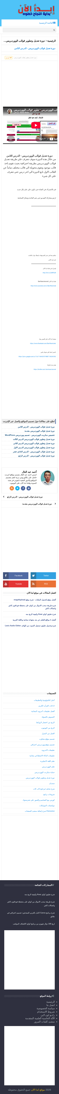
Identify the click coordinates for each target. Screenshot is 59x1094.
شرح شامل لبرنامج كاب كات (44, 789)
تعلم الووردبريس (48, 767)
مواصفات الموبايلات (47, 806)
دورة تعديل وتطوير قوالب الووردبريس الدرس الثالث (34, 439)
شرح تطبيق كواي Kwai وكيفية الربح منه (41, 614)
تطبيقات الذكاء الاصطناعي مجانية (42, 756)
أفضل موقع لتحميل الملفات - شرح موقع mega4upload (35, 600)
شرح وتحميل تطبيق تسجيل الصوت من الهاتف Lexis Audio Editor (30, 626)
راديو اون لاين (48, 1015)
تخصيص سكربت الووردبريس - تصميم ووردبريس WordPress (30, 435)
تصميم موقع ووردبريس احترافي (43, 745)
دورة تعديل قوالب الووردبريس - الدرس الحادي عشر (34, 452)
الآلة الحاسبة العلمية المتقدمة (40, 1018)
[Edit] (55, 156)
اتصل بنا (51, 1005)
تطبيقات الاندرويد (48, 750)
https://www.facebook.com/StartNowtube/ (43, 343)
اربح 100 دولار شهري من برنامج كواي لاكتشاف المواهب (34, 924)
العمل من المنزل (48, 733)
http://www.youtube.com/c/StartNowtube (43, 286)
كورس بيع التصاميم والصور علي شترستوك (39, 800)
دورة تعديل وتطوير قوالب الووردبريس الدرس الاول (34, 447)
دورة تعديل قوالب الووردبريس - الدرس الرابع (36, 456)
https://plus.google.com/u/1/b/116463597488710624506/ (37, 356)
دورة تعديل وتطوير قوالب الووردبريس (25, 40)
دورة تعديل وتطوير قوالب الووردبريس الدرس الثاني (34, 443)
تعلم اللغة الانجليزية (47, 761)
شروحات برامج (49, 794)
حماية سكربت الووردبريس (45, 772)
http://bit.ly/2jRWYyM (49, 273)
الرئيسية (51, 40)
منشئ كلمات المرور (44, 1021)
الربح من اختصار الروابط (45, 722)
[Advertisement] (29, 84)
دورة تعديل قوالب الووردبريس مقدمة (40, 431)
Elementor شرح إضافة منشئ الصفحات (40, 811)
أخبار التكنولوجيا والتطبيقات (44, 700)
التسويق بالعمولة (48, 717)
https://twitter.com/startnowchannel (45, 369)
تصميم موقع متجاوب (47, 739)
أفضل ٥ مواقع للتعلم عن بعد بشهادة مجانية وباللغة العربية (34, 620)
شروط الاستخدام (46, 1011)
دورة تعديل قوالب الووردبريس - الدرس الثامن (36, 427)
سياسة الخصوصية (46, 1008)
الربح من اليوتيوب (48, 728)
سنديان (52, 783)
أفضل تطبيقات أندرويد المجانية (43, 711)
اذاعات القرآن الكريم (47, 706)
